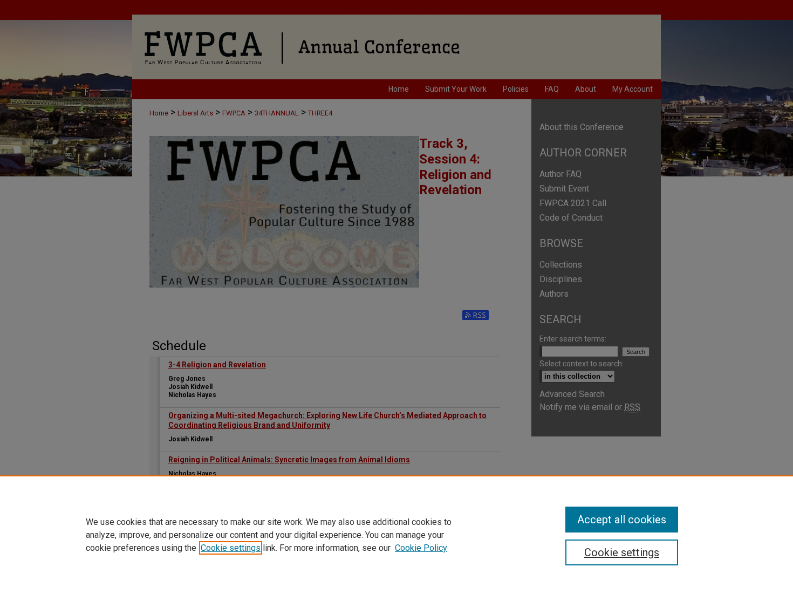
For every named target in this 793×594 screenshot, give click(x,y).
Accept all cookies (621, 519)
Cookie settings (231, 548)
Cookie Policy (421, 548)
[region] (396, 534)
